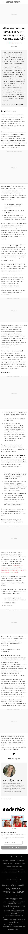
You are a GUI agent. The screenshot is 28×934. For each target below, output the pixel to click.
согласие (7, 834)
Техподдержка (22, 872)
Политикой (6, 837)
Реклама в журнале (20, 863)
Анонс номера (20, 860)
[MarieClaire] (13, 2)
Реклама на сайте (7, 863)
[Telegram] (22, 856)
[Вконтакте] (11, 856)
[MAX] (6, 856)
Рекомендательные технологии (10, 872)
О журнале (5, 860)
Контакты (12, 860)
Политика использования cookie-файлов (14, 869)
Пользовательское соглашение (14, 866)
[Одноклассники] (17, 856)
